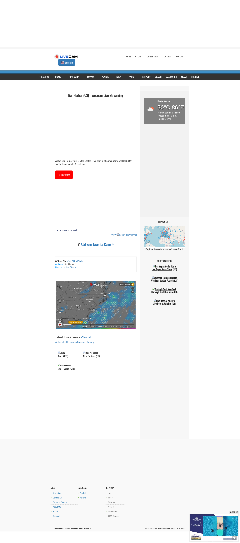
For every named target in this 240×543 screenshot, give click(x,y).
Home (128, 56)
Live (109, 493)
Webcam (111, 502)
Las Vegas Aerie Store (162, 269)
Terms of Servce (60, 502)
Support (56, 516)
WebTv (111, 506)
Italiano (83, 497)
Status (55, 511)
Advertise (57, 493)
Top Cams (167, 56)
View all (86, 337)
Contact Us (57, 497)
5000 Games (113, 516)
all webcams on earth (67, 229)
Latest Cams (152, 56)
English (83, 493)
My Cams (139, 56)
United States (69, 267)
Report (114, 234)
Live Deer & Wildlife (162, 303)
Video (110, 497)
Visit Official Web (74, 261)
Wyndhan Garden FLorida (162, 280)
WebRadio (112, 511)
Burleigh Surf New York (162, 292)
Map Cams (180, 56)
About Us (57, 506)
